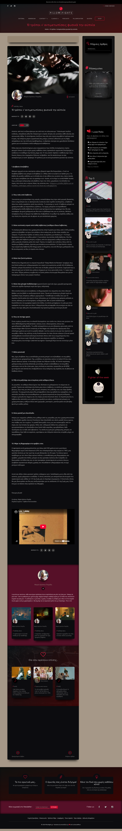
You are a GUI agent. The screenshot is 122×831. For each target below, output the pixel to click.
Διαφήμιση (60, 818)
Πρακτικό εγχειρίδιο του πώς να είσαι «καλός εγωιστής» (64, 634)
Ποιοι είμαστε (69, 818)
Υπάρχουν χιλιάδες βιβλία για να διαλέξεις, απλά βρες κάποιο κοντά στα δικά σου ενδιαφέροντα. (42, 184)
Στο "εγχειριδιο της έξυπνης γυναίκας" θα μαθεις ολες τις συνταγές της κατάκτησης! (96, 789)
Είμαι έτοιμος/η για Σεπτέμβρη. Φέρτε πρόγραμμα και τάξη (97, 149)
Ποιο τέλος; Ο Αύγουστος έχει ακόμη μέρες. (97, 157)
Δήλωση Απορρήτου (88, 818)
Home (46, 29)
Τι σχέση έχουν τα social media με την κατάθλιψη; (20, 634)
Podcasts (66, 18)
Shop (99, 18)
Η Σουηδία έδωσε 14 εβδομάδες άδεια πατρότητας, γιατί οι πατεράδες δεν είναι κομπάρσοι (62, 692)
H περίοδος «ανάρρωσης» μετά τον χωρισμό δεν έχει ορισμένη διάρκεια (42, 635)
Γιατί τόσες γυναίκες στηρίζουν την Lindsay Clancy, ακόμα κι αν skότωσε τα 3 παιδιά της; (21, 692)
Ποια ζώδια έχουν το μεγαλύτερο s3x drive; (97, 317)
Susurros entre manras (41, 686)
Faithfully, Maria (18, 106)
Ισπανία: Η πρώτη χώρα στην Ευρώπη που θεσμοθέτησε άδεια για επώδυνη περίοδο (98, 210)
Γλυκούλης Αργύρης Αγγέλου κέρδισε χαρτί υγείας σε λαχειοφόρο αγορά (97, 281)
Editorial (21, 18)
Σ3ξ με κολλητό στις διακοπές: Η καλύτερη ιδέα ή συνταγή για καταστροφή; (98, 245)
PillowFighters (78, 18)
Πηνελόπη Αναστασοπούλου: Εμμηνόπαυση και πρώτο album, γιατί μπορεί (97, 354)
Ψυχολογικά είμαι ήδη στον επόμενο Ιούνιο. (96, 163)
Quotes (89, 18)
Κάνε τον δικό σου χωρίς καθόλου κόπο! (96, 783)
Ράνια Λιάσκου (44, 681)
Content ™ (43, 18)
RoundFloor (77, 824)
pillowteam (95, 201)
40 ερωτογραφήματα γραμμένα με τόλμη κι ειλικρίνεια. (25, 786)
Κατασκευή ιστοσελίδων (60, 824)
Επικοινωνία (43, 818)
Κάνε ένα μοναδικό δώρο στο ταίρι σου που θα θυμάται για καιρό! (61, 786)
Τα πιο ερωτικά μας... (25, 782)
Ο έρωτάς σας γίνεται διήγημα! (60, 782)
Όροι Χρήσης (77, 818)
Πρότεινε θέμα (52, 818)
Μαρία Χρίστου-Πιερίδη (32, 97)
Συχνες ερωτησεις (110, 6)
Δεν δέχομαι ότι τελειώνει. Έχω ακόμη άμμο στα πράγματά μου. (98, 143)
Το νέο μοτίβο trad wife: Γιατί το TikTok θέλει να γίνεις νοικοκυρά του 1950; (42, 691)
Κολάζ (15, 686)
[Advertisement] (43, 729)
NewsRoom (32, 18)
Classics (54, 18)
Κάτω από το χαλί (91, 242)
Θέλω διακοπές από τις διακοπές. (99, 153)
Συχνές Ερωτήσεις (33, 818)
